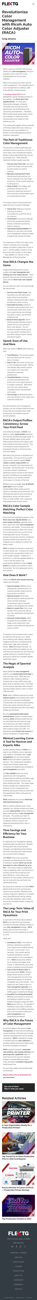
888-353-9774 (18, 1243)
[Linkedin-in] (12, 1247)
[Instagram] (21, 1247)
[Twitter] (25, 1247)
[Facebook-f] (16, 1247)
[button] (33, 4)
